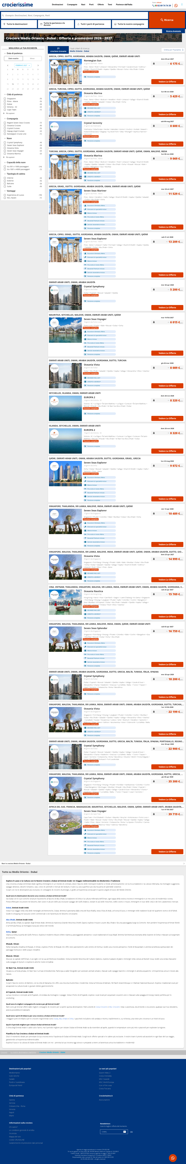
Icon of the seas (105, 1085)
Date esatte (13, 58)
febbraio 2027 (21, 65)
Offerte (101, 4)
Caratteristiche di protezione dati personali (26, 1143)
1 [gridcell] (7, 74)
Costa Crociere (101, 1007)
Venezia (12, 1109)
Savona (12, 1100)
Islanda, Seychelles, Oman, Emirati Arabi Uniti (75, 425)
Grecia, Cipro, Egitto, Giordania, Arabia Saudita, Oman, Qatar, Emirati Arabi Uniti (94, 56)
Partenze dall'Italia (124, 4)
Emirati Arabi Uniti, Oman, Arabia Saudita (72, 282)
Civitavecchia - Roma (17, 1106)
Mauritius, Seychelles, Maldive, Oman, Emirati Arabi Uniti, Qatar (85, 314)
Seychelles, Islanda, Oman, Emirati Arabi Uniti (75, 393)
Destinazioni (57, 4)
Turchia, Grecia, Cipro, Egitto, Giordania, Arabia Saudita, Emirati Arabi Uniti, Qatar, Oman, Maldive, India (108, 151)
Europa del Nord (15, 1085)
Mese (32, 58)
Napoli (11, 1112)
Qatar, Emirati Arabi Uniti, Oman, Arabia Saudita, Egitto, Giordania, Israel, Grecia (95, 458)
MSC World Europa (106, 1082)
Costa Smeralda (105, 1076)
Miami (11, 1115)
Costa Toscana (105, 1088)
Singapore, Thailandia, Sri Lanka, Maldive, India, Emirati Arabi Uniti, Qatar (91, 506)
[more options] (182, 4)
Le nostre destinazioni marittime (23, 1052)
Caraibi (11, 1079)
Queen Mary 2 (104, 1072)
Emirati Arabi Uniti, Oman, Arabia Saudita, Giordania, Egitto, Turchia (87, 360)
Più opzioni (10, 113)
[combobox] (75, 15)
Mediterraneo (14, 1072)
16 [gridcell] (13, 84)
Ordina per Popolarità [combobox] (172, 50)
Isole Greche (14, 1076)
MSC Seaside (104, 1079)
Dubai (56, 1018)
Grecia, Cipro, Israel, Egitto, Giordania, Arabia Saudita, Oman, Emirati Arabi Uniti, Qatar (98, 234)
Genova (12, 1103)
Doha (71, 1018)
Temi (110, 4)
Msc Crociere (114, 1007)
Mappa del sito (15, 1136)
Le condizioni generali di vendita (21, 1130)
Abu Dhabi (63, 1018)
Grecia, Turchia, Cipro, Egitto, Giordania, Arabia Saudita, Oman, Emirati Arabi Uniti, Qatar (99, 89)
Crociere (4, 1052)
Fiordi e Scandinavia (17, 1082)
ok (131, 1132)
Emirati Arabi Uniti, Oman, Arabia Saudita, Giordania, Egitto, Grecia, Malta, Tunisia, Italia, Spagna (104, 671)
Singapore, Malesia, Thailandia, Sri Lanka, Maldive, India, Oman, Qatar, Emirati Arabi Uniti (99, 624)
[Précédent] (52, 71)
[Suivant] (79, 71)
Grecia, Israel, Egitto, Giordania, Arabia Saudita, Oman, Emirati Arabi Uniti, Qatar (95, 186)
